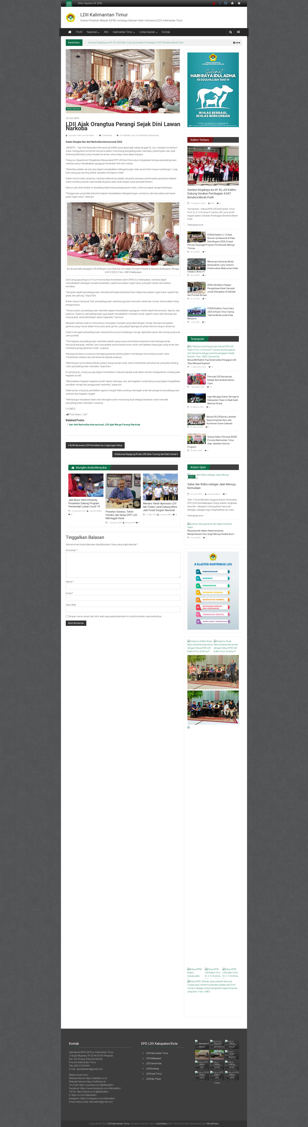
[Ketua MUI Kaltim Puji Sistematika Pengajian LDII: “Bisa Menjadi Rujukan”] (212, 351)
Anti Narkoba (125, 135)
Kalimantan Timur (122, 32)
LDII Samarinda (153, 1063)
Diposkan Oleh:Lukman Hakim (81, 135)
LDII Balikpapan (153, 1058)
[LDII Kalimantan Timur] (70, 32)
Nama (70, 581)
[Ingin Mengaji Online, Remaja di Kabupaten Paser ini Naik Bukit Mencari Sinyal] (196, 398)
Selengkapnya (194, 225)
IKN (106, 32)
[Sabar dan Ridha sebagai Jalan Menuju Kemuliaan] (213, 476)
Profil (79, 32)
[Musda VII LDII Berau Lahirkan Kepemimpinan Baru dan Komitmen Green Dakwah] (196, 419)
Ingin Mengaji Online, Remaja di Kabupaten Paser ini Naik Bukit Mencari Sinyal (223, 400)
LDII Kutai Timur (154, 1073)
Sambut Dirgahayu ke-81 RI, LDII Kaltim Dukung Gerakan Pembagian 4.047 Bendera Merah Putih (211, 193)
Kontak (166, 32)
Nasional (92, 32)
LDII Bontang (152, 1068)
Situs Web (71, 605)
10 (211, 387)
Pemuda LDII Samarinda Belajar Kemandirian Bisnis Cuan (220, 380)
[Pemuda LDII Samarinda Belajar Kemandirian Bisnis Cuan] (196, 378)
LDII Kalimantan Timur (104, 14)
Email (69, 593)
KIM (212, 203)
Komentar (71, 550)
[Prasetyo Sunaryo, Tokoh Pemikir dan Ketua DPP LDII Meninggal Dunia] (123, 490)
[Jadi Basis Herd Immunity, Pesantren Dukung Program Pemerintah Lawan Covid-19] (85, 485)
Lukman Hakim (95, 511)
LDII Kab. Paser (153, 1079)
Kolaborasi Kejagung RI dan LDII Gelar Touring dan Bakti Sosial (145, 454)
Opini (191, 477)
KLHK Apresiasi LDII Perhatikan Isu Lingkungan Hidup (96, 445)
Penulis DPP (130, 523)
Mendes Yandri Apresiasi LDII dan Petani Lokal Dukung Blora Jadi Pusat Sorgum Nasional (160, 507)
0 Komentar (107, 135)
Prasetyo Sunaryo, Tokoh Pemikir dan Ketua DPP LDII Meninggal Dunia (121, 515)
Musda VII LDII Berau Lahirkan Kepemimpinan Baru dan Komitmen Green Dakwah (221, 420)
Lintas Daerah (147, 32)
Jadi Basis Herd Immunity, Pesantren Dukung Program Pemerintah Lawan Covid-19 (84, 503)
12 (212, 367)
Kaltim (192, 182)
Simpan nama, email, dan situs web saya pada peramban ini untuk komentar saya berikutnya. (115, 616)
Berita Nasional (73, 109)
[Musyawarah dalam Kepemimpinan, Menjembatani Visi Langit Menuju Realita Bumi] (212, 525)
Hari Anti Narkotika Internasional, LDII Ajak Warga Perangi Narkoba (104, 424)
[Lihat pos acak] (238, 32)
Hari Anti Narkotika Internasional (145, 135)
